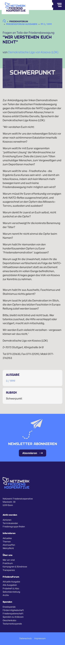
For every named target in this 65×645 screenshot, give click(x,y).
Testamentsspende (12, 623)
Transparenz (9, 570)
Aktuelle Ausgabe (11, 581)
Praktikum (8, 563)
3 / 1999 (10, 380)
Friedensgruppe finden (14, 526)
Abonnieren (29, 453)
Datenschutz (25, 638)
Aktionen (7, 519)
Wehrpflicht (8, 548)
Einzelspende (9, 606)
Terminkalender (10, 523)
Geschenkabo (9, 620)
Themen (7, 541)
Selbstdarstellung (11, 591)
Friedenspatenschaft (13, 613)
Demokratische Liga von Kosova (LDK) (33, 52)
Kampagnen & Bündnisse (15, 566)
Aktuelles (7, 538)
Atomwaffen (9, 545)
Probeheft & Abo (11, 588)
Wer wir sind (9, 560)
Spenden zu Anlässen (13, 616)
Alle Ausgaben (10, 585)
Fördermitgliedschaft (13, 610)
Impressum (40, 638)
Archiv (6, 595)
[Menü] (59, 5)
